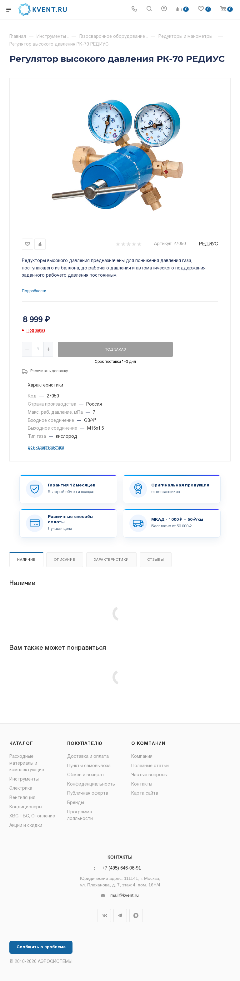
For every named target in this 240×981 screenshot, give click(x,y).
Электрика (20, 788)
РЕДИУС (208, 244)
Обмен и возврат (85, 775)
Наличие (26, 559)
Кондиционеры (25, 807)
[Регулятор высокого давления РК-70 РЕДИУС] (120, 157)
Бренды (75, 803)
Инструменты (24, 779)
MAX (136, 915)
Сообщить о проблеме (41, 947)
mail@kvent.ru (124, 895)
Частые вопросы (149, 775)
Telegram (120, 915)
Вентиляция (22, 798)
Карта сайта (144, 793)
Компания (141, 757)
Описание (64, 559)
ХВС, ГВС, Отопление (32, 816)
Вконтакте (104, 915)
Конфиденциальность (91, 784)
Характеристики (111, 559)
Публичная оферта (87, 793)
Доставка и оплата (88, 757)
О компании (148, 744)
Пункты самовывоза (89, 766)
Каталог (21, 744)
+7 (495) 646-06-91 (121, 868)
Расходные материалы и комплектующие (26, 763)
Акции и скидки (25, 826)
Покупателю (84, 744)
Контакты (141, 784)
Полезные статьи (150, 766)
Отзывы (156, 559)
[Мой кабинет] (164, 9)
